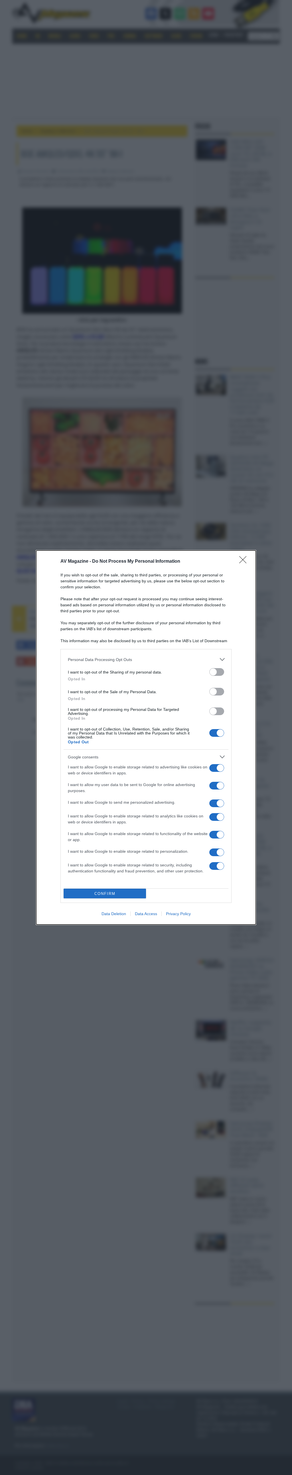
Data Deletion (114, 913)
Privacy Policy (178, 913)
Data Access (146, 913)
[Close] (244, 561)
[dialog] (146, 737)
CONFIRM (104, 893)
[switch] (216, 672)
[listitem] (146, 659)
